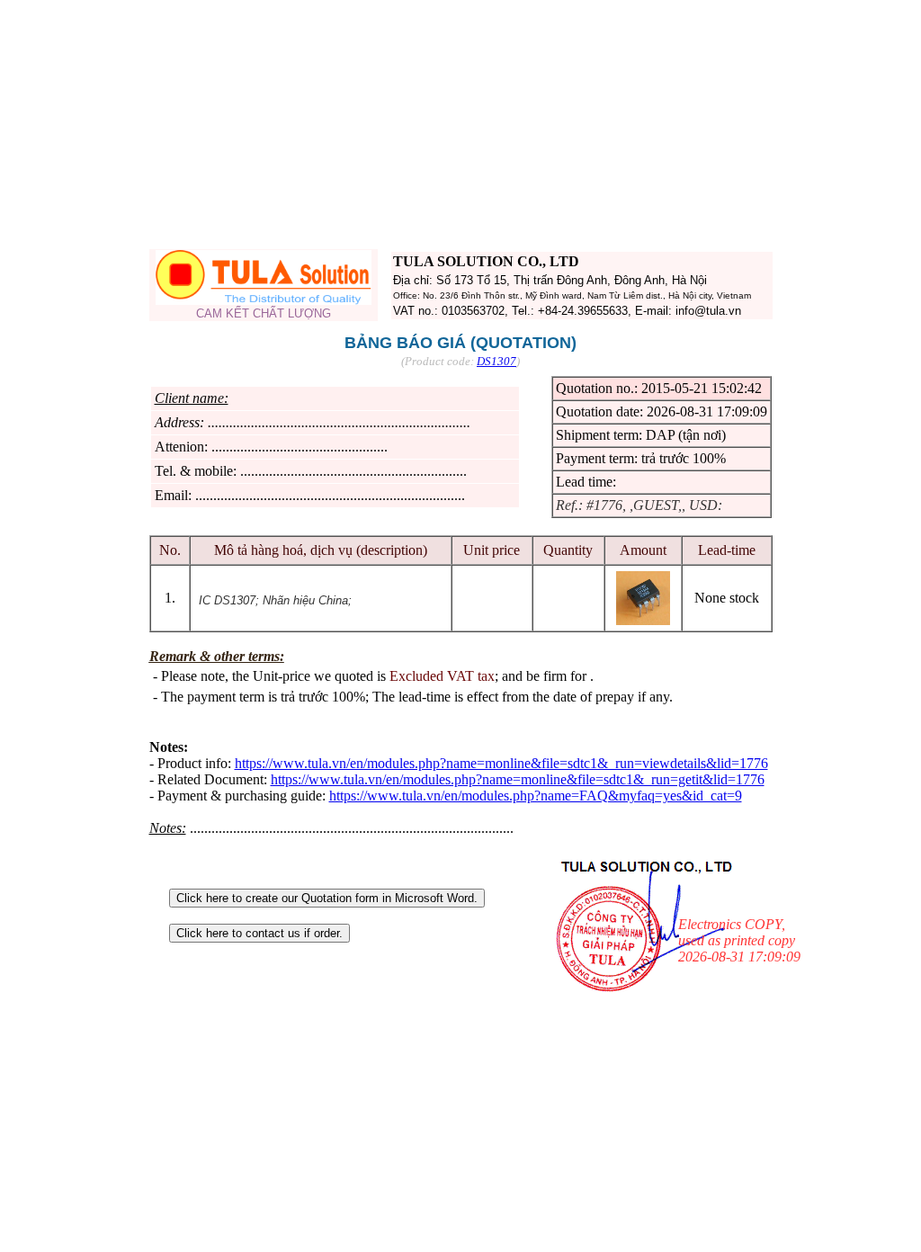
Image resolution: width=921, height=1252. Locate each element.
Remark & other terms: (216, 656)
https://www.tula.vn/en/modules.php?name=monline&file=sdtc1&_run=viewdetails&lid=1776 (501, 763)
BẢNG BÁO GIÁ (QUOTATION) (460, 343)
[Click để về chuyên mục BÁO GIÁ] (263, 300)
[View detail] (643, 620)
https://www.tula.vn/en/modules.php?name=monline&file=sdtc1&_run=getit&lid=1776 (518, 779)
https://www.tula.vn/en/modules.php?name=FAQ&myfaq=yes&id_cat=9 (535, 795)
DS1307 (496, 361)
